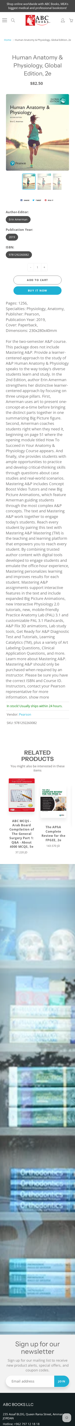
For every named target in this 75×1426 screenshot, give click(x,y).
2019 (12, 237)
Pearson (25, 714)
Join (61, 1381)
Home (7, 40)
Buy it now (37, 290)
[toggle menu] (4, 20)
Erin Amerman (18, 219)
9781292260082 (19, 254)
